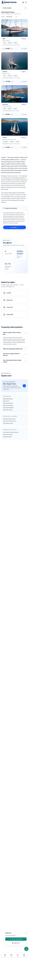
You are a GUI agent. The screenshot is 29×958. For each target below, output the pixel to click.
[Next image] (26, 28)
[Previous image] (3, 28)
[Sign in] (26, 2)
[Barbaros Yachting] (9, 2)
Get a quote (14, 227)
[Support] (26, 949)
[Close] (26, 933)
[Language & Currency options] (23, 2)
